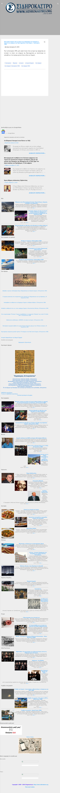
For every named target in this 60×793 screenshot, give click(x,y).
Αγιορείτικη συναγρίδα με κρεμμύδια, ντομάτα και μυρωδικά (38, 518)
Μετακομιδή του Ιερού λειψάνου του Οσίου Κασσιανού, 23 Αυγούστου (24, 381)
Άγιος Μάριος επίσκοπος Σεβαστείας (15, 180)
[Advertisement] (54, 39)
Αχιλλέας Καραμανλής (44, 491)
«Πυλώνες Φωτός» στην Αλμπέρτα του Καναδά (31, 566)
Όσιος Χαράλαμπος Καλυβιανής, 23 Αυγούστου (24, 382)
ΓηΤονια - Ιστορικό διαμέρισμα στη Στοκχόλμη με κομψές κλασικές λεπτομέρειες (38, 553)
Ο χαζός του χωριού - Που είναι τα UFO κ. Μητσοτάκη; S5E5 (38, 698)
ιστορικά (21, 63)
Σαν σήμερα (38, 63)
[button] (44, 42)
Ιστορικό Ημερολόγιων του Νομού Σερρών (11, 337)
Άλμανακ (15, 63)
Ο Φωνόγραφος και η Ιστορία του (31, 617)
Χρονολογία (28, 342)
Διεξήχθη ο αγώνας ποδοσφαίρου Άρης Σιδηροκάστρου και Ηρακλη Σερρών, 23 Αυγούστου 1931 (24, 290)
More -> (27, 222)
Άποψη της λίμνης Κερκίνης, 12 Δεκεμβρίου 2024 (31, 259)
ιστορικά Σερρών (29, 63)
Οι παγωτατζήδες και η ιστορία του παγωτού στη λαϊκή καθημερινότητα (38, 626)
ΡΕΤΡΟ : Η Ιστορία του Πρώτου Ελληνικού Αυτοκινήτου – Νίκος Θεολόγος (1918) (31, 637)
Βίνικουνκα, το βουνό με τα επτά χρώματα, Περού (31, 543)
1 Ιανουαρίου (8, 63)
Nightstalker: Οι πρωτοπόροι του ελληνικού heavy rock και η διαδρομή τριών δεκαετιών (31, 652)
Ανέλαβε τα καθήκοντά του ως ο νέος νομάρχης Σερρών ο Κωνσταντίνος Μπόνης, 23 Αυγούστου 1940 (24, 308)
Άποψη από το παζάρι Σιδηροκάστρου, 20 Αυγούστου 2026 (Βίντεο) (44, 457)
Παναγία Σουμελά (31, 581)
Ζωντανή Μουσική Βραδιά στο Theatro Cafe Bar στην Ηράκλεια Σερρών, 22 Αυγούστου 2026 (31, 423)
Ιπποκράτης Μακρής (38, 480)
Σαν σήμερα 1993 (26, 66)
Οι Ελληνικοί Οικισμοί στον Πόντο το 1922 (17, 140)
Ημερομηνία (21, 342)
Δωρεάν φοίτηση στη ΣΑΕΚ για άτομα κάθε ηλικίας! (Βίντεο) (31, 438)
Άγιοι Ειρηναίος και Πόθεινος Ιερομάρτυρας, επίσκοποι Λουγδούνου (24, 385)
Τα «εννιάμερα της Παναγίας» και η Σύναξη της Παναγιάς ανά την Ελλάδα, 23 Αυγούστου (24, 387)
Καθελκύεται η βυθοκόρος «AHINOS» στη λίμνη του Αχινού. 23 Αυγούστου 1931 (24, 320)
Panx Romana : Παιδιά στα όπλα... (44, 671)
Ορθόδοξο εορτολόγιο (6, 392)
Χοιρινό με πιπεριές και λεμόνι (31, 509)
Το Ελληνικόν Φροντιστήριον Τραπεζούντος (44, 600)
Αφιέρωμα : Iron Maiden (38, 660)
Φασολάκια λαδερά (31, 528)
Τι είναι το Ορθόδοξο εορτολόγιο (9, 394)
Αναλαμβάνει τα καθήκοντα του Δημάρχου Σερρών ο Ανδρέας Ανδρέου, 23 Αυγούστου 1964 (25, 302)
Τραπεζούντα (38, 588)
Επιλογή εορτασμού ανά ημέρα (24, 395)
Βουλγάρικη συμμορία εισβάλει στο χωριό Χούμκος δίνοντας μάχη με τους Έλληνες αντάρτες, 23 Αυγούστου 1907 (25, 326)
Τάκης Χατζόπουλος (31, 473)
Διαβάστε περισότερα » (37, 153)
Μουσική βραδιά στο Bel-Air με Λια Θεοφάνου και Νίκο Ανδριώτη (31, 225)
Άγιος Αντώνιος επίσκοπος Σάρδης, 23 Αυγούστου (25, 379)
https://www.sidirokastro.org (41, 784)
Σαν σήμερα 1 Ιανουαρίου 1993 (12, 66)
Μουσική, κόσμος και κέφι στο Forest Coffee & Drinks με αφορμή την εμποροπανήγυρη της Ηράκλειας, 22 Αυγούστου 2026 (38, 212)
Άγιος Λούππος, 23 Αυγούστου (24, 386)
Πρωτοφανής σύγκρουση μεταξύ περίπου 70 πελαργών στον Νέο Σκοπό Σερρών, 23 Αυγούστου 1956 (24, 331)
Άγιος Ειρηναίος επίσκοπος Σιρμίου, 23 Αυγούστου (25, 380)
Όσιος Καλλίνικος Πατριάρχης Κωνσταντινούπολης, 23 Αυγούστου (25, 383)
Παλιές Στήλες (30, 737)
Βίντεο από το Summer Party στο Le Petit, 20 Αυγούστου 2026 (38, 446)
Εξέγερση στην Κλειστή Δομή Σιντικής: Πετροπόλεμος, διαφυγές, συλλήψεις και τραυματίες (31, 202)
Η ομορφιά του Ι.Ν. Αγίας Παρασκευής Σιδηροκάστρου (38, 249)
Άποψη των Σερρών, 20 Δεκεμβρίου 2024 (31, 240)
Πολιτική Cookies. (30, 787)
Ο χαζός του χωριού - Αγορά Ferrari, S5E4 (31, 710)
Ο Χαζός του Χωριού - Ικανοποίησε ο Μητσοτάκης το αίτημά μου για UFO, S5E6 (31, 690)
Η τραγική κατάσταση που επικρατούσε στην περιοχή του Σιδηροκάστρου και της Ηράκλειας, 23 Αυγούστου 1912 (25, 297)
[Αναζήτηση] (58, 4)
